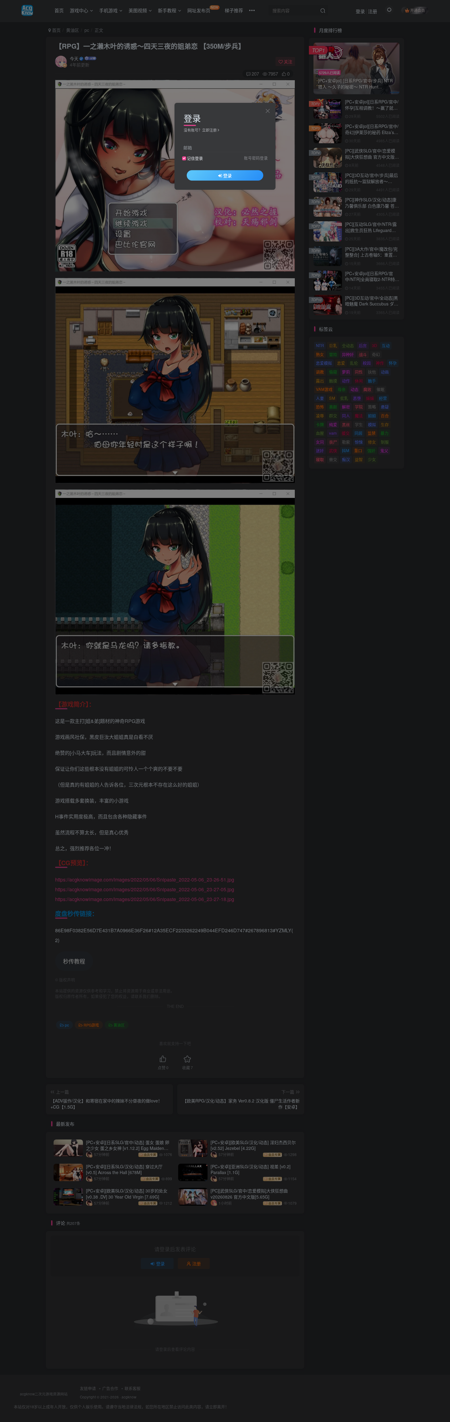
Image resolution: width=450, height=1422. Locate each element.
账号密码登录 (256, 158)
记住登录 (195, 158)
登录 (227, 175)
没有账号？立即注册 (200, 130)
